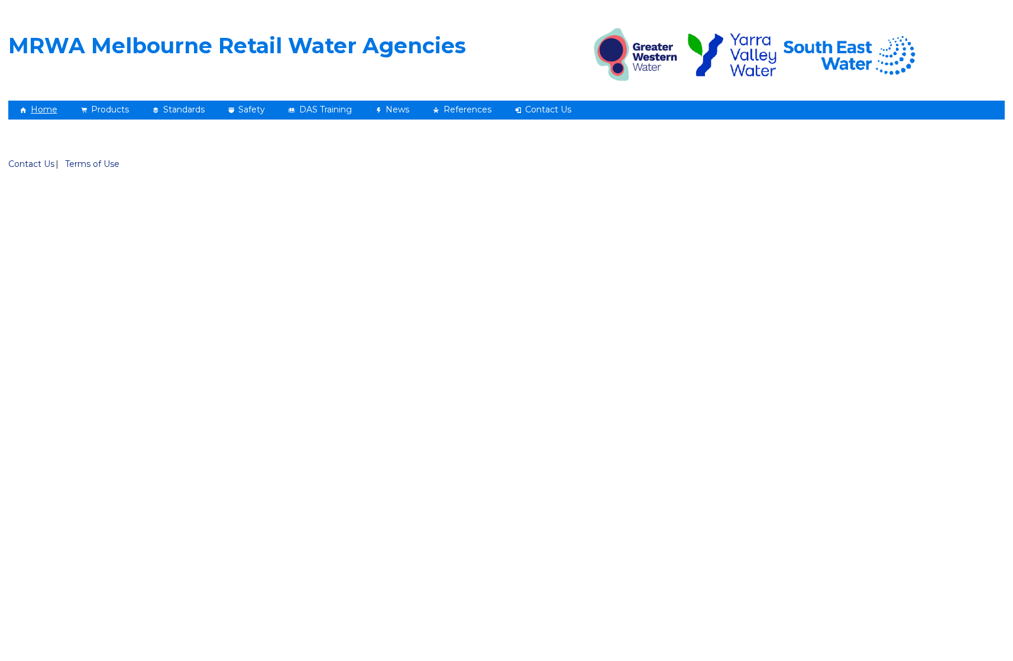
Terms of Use (92, 164)
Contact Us (31, 164)
